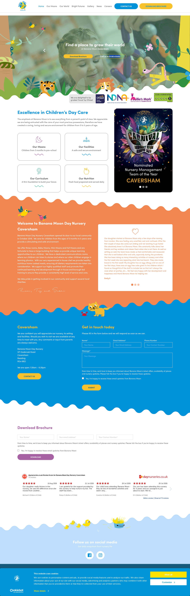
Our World (64, 6)
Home (41, 6)
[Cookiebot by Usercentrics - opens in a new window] (16, 591)
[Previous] (44, 50)
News (99, 6)
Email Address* (119, 340)
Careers (108, 6)
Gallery (90, 6)
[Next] (145, 50)
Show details (40, 591)
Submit (91, 387)
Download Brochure (156, 6)
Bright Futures (78, 6)
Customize (167, 582)
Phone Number (150, 340)
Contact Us (126, 6)
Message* (86, 351)
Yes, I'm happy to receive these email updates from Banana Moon (113, 378)
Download (36, 457)
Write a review (148, 498)
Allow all (168, 575)
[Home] (22, 6)
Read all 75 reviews (162, 498)
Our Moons (52, 6)
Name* (85, 340)
